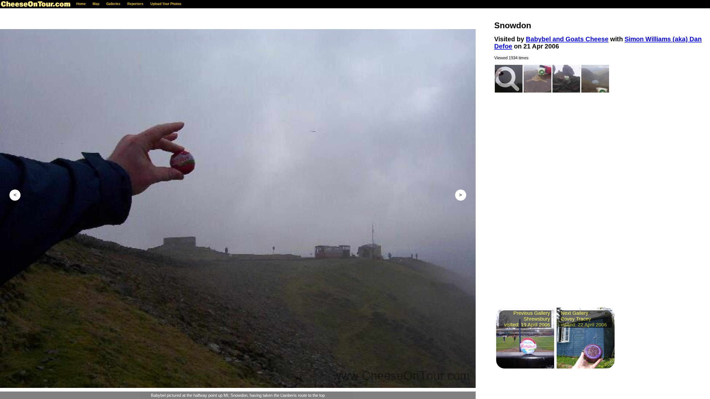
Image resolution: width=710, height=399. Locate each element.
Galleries (113, 4)
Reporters (135, 4)
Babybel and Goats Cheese (567, 39)
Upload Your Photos (165, 4)
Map (96, 4)
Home (81, 4)
